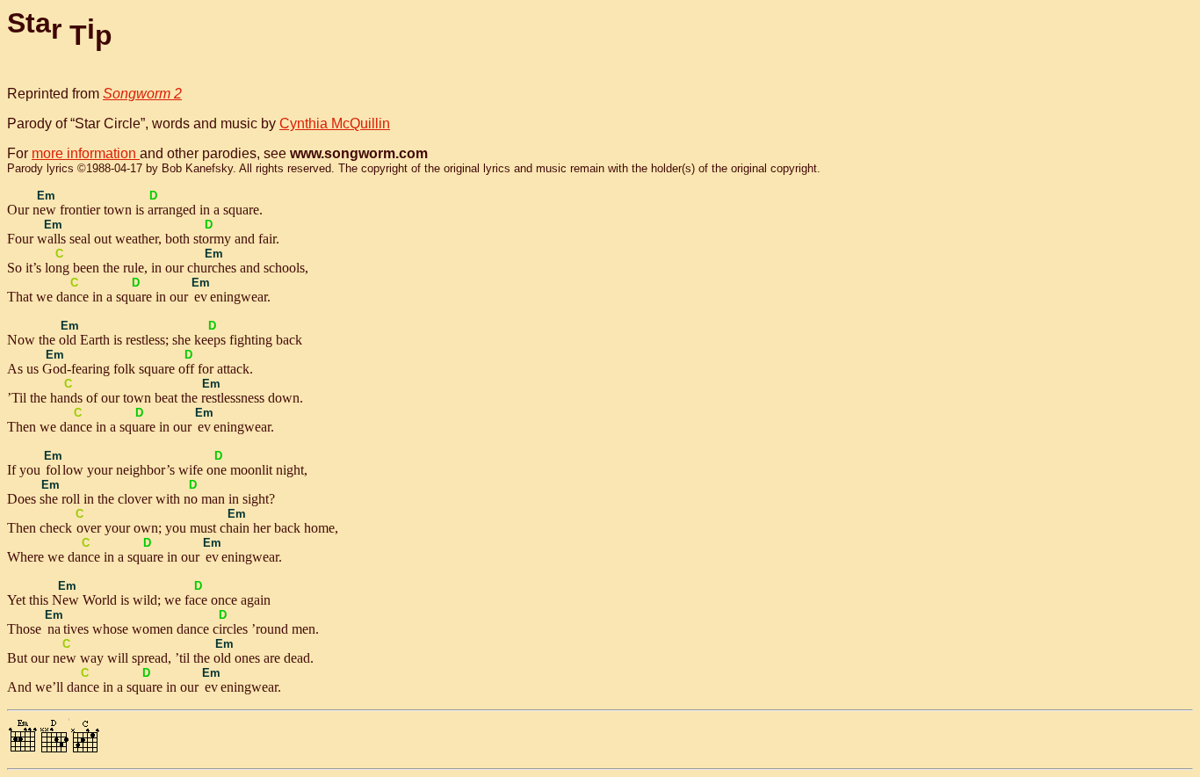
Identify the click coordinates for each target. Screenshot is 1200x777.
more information (86, 153)
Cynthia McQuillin (334, 123)
